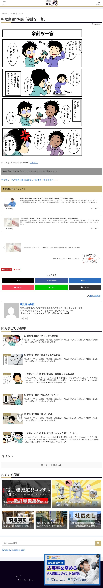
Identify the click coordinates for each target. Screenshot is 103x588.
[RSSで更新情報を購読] (26, 318)
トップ (17, 576)
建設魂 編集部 (27, 304)
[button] (85, 287)
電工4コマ (7, 269)
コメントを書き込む (51, 465)
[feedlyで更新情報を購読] (21, 318)
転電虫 (18, 269)
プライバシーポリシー (26, 580)
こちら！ (34, 162)
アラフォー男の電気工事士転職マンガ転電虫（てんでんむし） (29, 180)
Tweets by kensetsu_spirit (13, 550)
